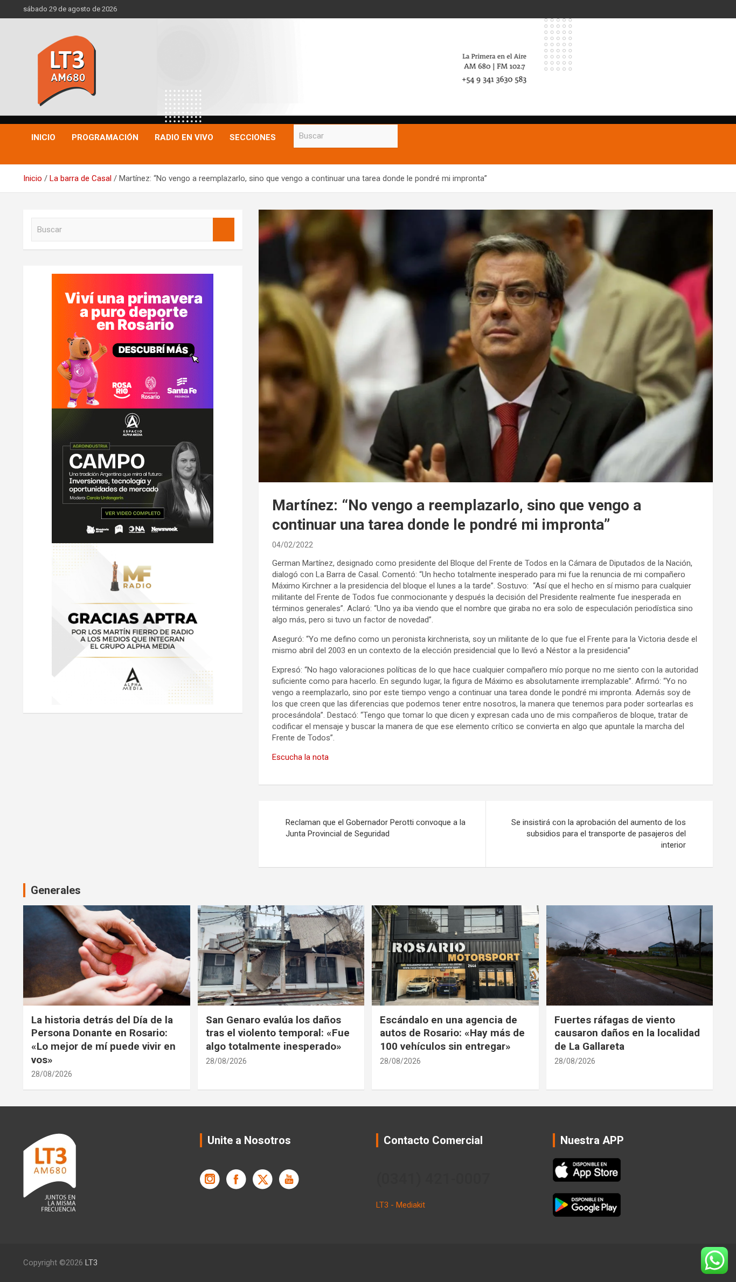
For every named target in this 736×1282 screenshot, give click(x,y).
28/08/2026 (51, 1074)
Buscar (408, 136)
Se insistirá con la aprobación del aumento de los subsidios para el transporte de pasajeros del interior (598, 833)
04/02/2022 (292, 544)
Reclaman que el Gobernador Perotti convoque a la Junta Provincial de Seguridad (376, 828)
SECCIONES (253, 137)
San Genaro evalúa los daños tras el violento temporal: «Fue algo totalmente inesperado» (278, 1033)
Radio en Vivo (184, 137)
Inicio (43, 137)
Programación (105, 137)
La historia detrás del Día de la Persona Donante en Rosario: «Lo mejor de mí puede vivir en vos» (103, 1040)
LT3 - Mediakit (400, 1205)
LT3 (91, 1262)
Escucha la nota (300, 757)
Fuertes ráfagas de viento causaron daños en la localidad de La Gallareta (627, 1033)
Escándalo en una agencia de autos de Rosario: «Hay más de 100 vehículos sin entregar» (452, 1033)
